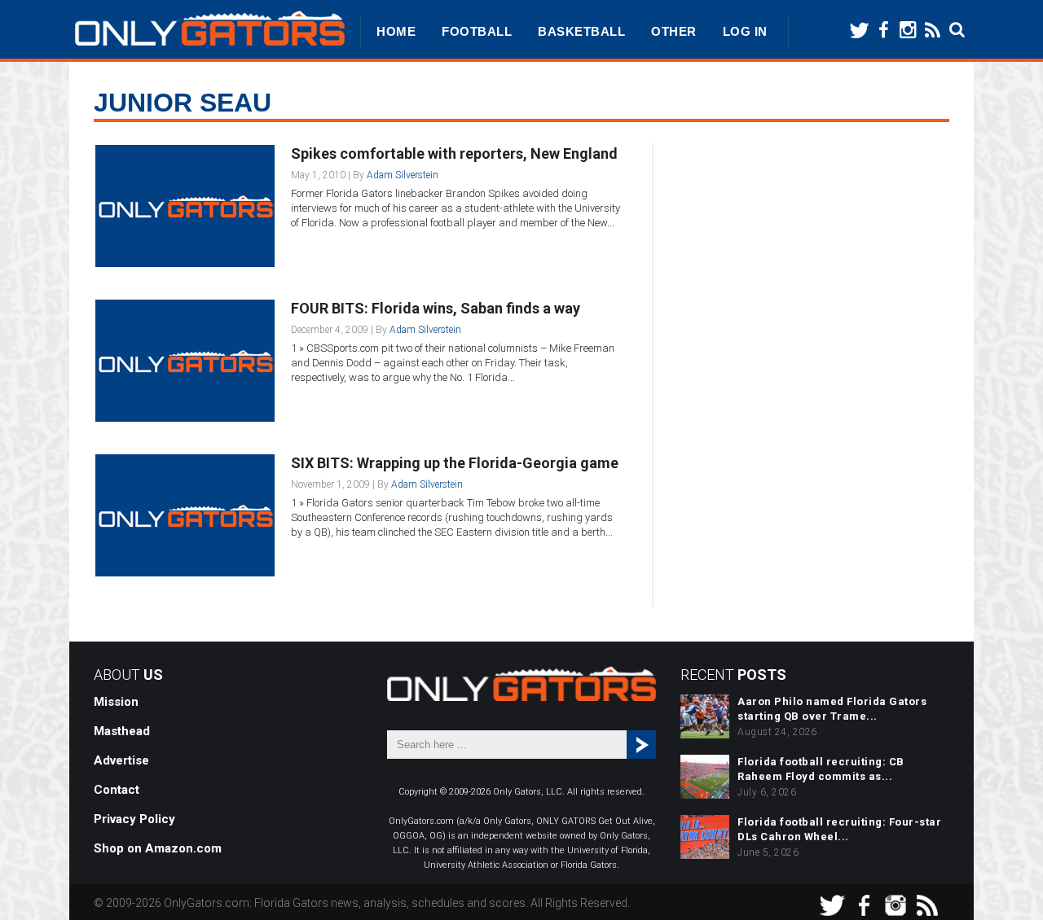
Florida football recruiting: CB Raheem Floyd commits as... (820, 769)
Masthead (122, 731)
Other (674, 31)
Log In (745, 31)
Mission (116, 701)
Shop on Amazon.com (158, 848)
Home (396, 31)
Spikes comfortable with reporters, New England (454, 153)
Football (477, 31)
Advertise (121, 760)
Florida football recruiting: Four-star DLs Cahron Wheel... (839, 829)
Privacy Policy (134, 819)
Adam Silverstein (402, 175)
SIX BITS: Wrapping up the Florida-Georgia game (454, 462)
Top (1004, 881)
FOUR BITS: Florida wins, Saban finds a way (435, 308)
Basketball (581, 31)
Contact (116, 789)
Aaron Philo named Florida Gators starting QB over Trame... (831, 708)
